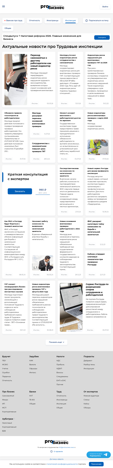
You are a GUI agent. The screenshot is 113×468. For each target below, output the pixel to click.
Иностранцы (52, 20)
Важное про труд (14, 20)
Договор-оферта (56, 459)
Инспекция (70, 20)
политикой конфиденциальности (62, 464)
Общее (8, 28)
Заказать (20, 191)
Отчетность (34, 20)
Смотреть (102, 37)
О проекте (58, 451)
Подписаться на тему (98, 20)
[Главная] (52, 6)
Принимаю (96, 464)
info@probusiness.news (66, 447)
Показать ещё (55, 342)
